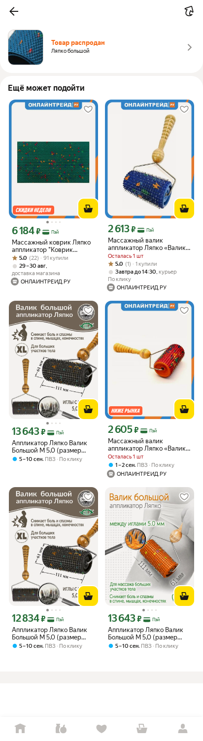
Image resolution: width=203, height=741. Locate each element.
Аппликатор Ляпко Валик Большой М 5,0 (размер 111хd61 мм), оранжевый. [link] (145, 633)
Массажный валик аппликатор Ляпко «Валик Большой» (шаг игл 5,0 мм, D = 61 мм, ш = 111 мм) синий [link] (149, 244)
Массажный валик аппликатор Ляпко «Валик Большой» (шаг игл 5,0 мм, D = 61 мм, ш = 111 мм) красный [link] (147, 444)
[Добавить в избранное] (88, 109)
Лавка (60, 729)
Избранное (101, 729)
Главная (20, 729)
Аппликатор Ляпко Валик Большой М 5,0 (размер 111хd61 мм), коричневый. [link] (49, 446)
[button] (14, 11)
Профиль (183, 729)
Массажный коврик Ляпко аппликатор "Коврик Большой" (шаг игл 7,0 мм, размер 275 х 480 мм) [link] (51, 246)
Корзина (142, 729)
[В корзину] (88, 208)
